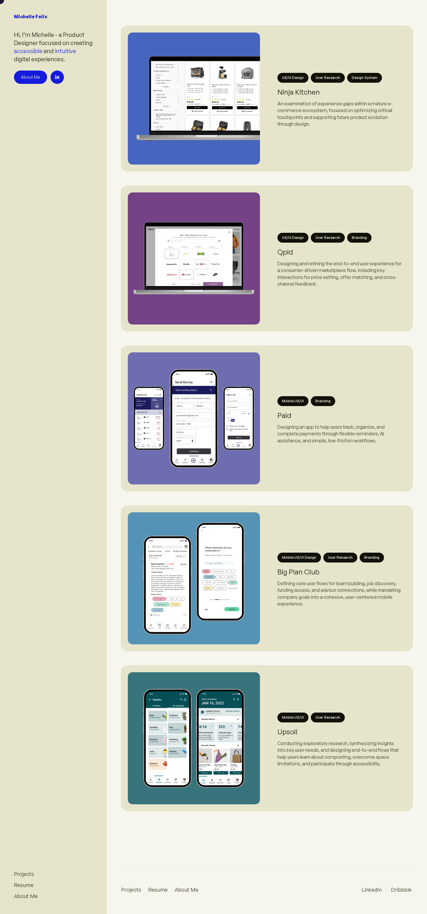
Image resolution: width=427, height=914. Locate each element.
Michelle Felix (30, 16)
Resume (158, 889)
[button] (340, 107)
